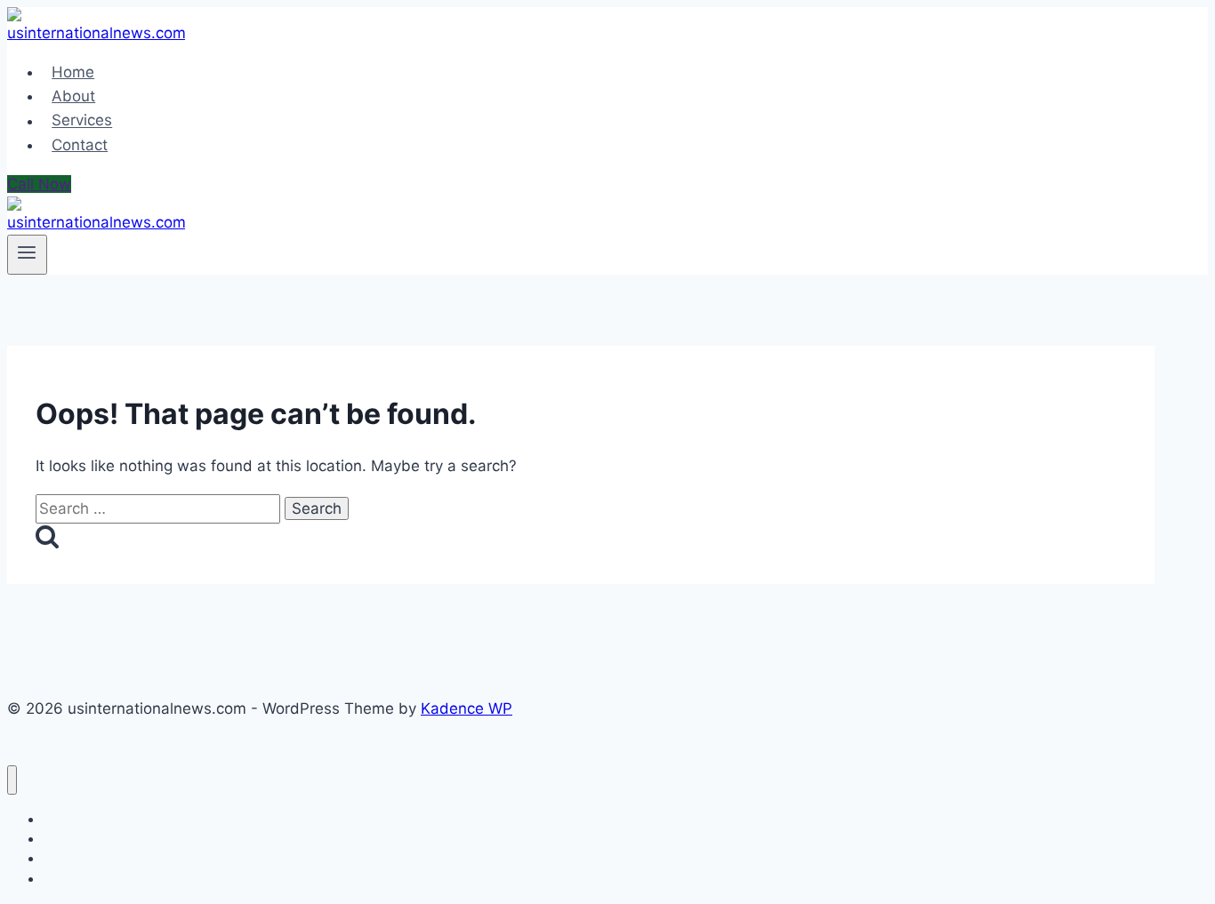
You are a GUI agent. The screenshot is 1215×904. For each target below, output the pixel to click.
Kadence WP (466, 708)
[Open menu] (27, 254)
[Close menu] (12, 780)
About (73, 96)
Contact (80, 145)
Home (73, 72)
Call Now (39, 184)
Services (82, 121)
